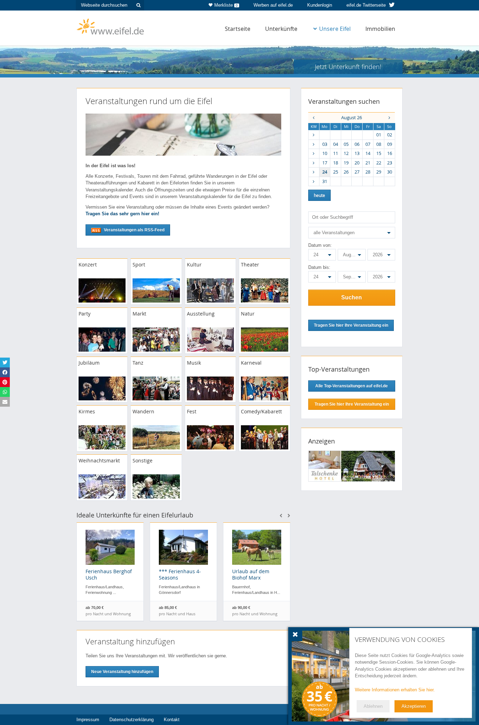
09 (389, 144)
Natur (248, 313)
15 (378, 153)
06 (357, 144)
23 (389, 163)
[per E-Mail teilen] (5, 402)
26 (346, 172)
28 (367, 172)
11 (335, 153)
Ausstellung (201, 313)
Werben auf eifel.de (273, 5)
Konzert (88, 264)
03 (324, 144)
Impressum (87, 719)
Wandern (143, 411)
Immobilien (380, 29)
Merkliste (226, 5)
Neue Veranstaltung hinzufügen (122, 671)
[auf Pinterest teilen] (5, 382)
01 (378, 134)
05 (346, 144)
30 (389, 172)
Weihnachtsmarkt (99, 460)
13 (357, 153)
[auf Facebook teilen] (5, 372)
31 (324, 181)
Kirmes (87, 411)
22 (378, 163)
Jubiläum (89, 362)
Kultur (194, 264)
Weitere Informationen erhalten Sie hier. (395, 689)
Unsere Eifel (335, 29)
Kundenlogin (319, 5)
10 (324, 153)
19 (346, 163)
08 (378, 144)
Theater (250, 264)
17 (324, 163)
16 (389, 153)
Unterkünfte (281, 29)
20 (357, 163)
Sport (139, 264)
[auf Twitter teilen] (5, 362)
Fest (191, 411)
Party (84, 313)
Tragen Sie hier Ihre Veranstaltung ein (352, 404)
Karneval (251, 362)
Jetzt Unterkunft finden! (348, 66)
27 (357, 172)
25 (335, 172)
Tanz (138, 362)
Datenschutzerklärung (131, 719)
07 (367, 144)
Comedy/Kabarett (261, 411)
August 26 (351, 117)
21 (367, 163)
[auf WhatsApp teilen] (5, 392)
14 (367, 153)
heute (319, 195)
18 (335, 163)
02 (389, 134)
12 (346, 153)
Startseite (237, 29)
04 (335, 144)
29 (378, 172)
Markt (139, 313)
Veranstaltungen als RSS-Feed (133, 230)
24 (324, 172)
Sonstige (143, 460)
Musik (194, 362)
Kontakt (172, 719)
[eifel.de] (110, 26)
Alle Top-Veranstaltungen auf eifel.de (351, 386)
